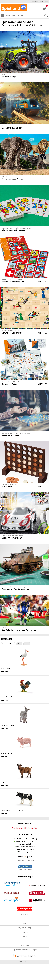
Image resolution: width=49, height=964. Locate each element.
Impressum (24, 941)
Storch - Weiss (6, 669)
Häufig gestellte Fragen (24, 928)
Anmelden (34, 2)
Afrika (27, 644)
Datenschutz (24, 945)
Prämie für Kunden (25, 870)
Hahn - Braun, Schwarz (9, 697)
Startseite (24, 914)
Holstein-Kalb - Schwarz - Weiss (12, 810)
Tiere (19, 644)
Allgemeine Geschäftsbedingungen (24, 950)
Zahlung (24, 923)
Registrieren (43, 2)
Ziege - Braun (5, 782)
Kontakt (24, 936)
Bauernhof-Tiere (8, 644)
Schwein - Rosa (6, 753)
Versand (24, 919)
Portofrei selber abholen (25, 860)
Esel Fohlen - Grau (7, 725)
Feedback (24, 932)
